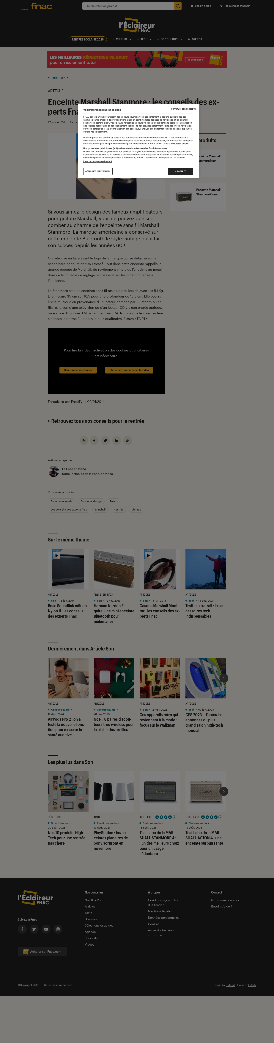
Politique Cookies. (179, 143)
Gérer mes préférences (98, 171)
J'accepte (180, 171)
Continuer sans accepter (183, 109)
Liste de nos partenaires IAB (97, 161)
